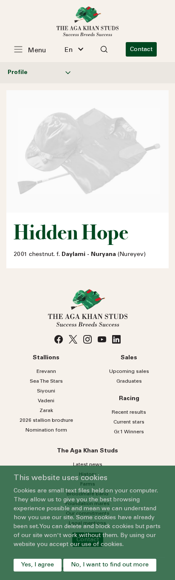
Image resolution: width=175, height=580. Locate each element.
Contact (141, 50)
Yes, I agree (37, 565)
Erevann (46, 371)
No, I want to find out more (110, 565)
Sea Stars (46, 381)
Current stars (128, 422)
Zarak (46, 410)
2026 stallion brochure (46, 420)
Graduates (129, 381)
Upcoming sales (129, 371)
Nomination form (46, 430)
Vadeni (46, 401)
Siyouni (46, 391)
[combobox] (74, 49)
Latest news (87, 464)
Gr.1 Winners (129, 432)
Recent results (129, 412)
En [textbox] (69, 50)
